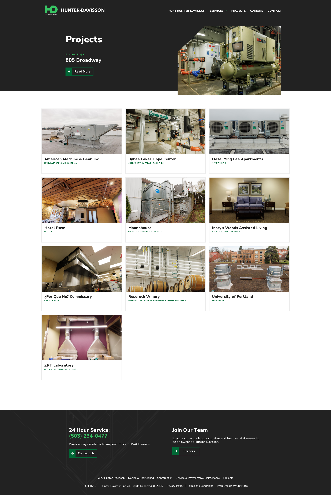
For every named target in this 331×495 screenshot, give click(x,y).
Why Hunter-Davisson (111, 478)
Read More (82, 71)
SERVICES (217, 11)
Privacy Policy (175, 486)
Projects (228, 478)
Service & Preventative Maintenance (198, 478)
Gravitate (242, 486)
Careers (189, 451)
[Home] (75, 10)
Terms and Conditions (200, 486)
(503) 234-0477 (88, 436)
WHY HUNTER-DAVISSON (187, 11)
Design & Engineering (141, 478)
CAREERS (256, 11)
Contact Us (86, 453)
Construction (164, 478)
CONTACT (275, 11)
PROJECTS (238, 11)
